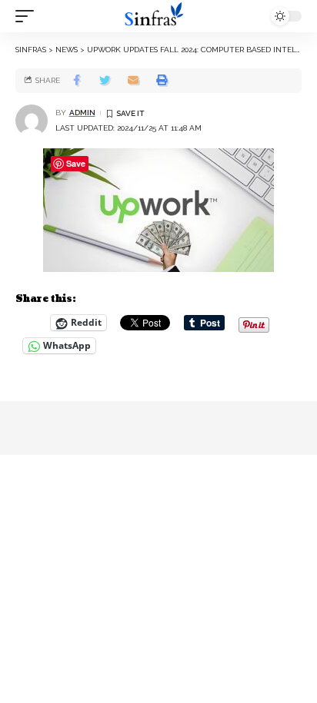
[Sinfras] (159, 16)
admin (82, 112)
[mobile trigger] (28, 16)
